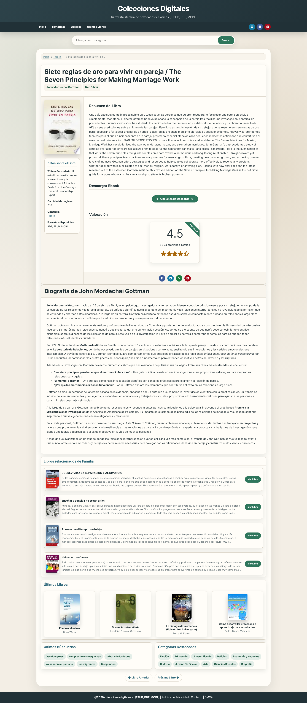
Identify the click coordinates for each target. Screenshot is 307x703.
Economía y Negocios (246, 656)
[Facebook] (260, 27)
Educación (181, 656)
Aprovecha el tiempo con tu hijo (82, 529)
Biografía (246, 664)
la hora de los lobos (118, 656)
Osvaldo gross (55, 656)
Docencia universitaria (125, 627)
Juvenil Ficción (202, 656)
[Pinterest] (267, 27)
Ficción (164, 656)
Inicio (42, 26)
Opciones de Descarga (175, 199)
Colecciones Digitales (153, 8)
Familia (57, 56)
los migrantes (87, 664)
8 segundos (108, 664)
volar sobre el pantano (59, 664)
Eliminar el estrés (69, 628)
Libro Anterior (140, 677)
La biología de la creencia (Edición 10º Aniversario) (181, 627)
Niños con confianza (75, 557)
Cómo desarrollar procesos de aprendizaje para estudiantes (237, 625)
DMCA (209, 697)
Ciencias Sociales (225, 664)
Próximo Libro (167, 677)
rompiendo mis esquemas (85, 656)
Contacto (196, 697)
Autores (76, 26)
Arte (205, 664)
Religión (222, 656)
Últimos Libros (96, 26)
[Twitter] (252, 27)
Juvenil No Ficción (186, 664)
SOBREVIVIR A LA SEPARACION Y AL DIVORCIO (92, 473)
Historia (165, 664)
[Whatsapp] (179, 278)
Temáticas (58, 26)
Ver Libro (253, 479)
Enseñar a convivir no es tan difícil (83, 500)
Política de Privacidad (175, 697)
